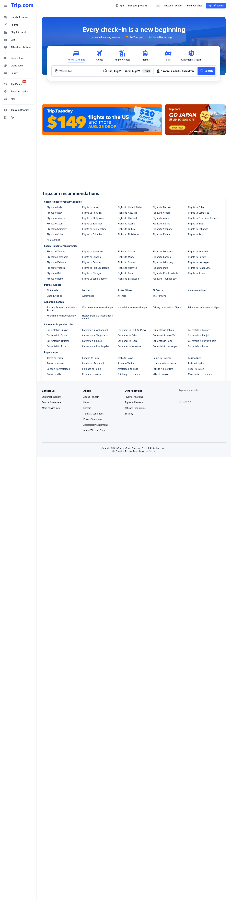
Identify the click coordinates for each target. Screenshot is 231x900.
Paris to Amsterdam (163, 369)
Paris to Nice (194, 358)
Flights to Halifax (197, 257)
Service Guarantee (51, 402)
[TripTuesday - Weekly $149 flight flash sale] (102, 119)
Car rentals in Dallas (127, 335)
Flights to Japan (90, 207)
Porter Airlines (125, 290)
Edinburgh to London (129, 374)
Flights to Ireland (161, 223)
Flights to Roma (196, 273)
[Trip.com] (22, 5)
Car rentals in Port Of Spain (202, 341)
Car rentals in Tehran (163, 330)
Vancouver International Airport (98, 307)
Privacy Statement (92, 419)
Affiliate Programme (135, 408)
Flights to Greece (161, 212)
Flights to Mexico (162, 207)
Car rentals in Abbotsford (95, 330)
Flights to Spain (55, 223)
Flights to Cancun (162, 257)
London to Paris (90, 358)
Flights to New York (198, 251)
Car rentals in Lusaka (57, 330)
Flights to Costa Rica (198, 212)
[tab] (76, 56)
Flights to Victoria (56, 267)
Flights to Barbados (92, 223)
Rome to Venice (126, 363)
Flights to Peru (195, 234)
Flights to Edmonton (57, 257)
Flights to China (55, 234)
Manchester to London (200, 374)
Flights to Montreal (162, 251)
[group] (105, 37)
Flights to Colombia (92, 234)
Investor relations (134, 396)
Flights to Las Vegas (198, 262)
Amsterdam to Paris (128, 369)
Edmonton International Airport (204, 307)
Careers (87, 408)
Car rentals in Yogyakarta (95, 335)
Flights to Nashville (127, 267)
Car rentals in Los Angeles (95, 346)
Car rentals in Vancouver (130, 346)
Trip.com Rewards (134, 402)
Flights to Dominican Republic (203, 218)
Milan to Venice (161, 374)
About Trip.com (91, 396)
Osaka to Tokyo (125, 358)
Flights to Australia (127, 212)
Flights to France (161, 234)
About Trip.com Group (94, 430)
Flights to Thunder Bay (165, 278)
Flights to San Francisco (94, 278)
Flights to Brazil (196, 223)
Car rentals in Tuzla (127, 341)
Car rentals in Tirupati (58, 341)
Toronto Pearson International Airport (62, 309)
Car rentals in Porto (162, 341)
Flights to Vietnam (162, 229)
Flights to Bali (54, 273)
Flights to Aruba (161, 218)
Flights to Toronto (56, 251)
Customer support (51, 396)
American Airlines (197, 290)
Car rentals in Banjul (198, 335)
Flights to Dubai (126, 273)
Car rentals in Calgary (199, 330)
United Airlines (54, 295)
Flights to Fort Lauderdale (95, 267)
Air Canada (52, 290)
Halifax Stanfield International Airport (97, 317)
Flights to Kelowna (56, 262)
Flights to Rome (55, 278)
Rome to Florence (162, 358)
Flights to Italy (54, 212)
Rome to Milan (54, 374)
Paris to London (196, 363)
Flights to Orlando (91, 262)
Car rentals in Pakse (198, 346)
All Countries (53, 240)
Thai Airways (159, 295)
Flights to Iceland (126, 223)
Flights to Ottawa (126, 262)
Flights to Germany (57, 229)
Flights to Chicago (91, 273)
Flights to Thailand (127, 218)
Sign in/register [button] (215, 5)
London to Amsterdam (59, 369)
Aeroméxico (88, 295)
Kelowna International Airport (62, 315)
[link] (120, 5)
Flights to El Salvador (128, 234)
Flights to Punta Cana (199, 267)
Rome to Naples (55, 363)
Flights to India (54, 207)
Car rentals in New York (165, 335)
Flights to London (91, 257)
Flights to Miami (126, 257)
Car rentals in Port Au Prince (132, 330)
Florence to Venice (91, 374)
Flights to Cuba (196, 207)
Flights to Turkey (126, 229)
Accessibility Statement (95, 424)
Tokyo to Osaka (55, 358)
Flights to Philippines (93, 218)
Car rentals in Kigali (92, 341)
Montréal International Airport (133, 307)
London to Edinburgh (93, 363)
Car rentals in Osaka (57, 335)
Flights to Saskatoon (128, 278)
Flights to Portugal (91, 212)
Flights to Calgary (126, 251)
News (86, 402)
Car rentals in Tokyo (57, 346)
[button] (5, 5)
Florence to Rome (91, 369)
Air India (122, 295)
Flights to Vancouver (92, 251)
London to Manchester (165, 363)
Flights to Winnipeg (163, 262)
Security (129, 413)
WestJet (86, 290)
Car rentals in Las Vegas (165, 346)
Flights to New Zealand (94, 229)
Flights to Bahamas (198, 229)
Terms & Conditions (93, 413)
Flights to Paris (160, 267)
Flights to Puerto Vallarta (165, 273)
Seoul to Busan (196, 369)
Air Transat (158, 290)
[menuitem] (18, 17)
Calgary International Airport (167, 307)
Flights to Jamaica (56, 218)
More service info (51, 408)
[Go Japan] (195, 119)
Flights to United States (130, 207)
